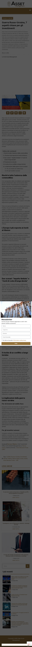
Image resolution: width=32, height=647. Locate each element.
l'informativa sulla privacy (19, 340)
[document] (16, 323)
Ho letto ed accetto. (14, 340)
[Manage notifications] (29, 644)
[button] (30, 303)
